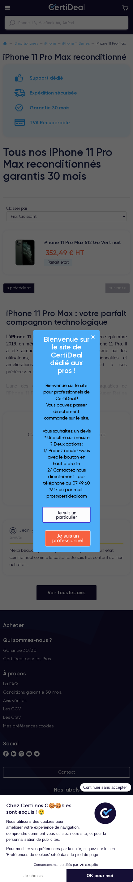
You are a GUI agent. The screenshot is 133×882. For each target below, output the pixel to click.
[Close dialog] (93, 336)
